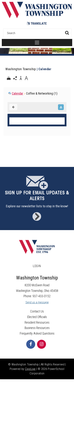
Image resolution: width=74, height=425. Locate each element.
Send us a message (37, 302)
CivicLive (30, 369)
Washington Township (20, 69)
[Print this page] (8, 78)
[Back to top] (70, 417)
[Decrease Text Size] (20, 78)
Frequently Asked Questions (37, 333)
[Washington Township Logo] (37, 17)
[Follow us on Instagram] (41, 344)
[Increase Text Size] (26, 78)
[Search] (67, 33)
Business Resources (37, 328)
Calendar (17, 93)
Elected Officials (37, 317)
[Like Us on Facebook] (30, 344)
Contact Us (37, 311)
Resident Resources (37, 322)
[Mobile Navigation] (37, 42)
